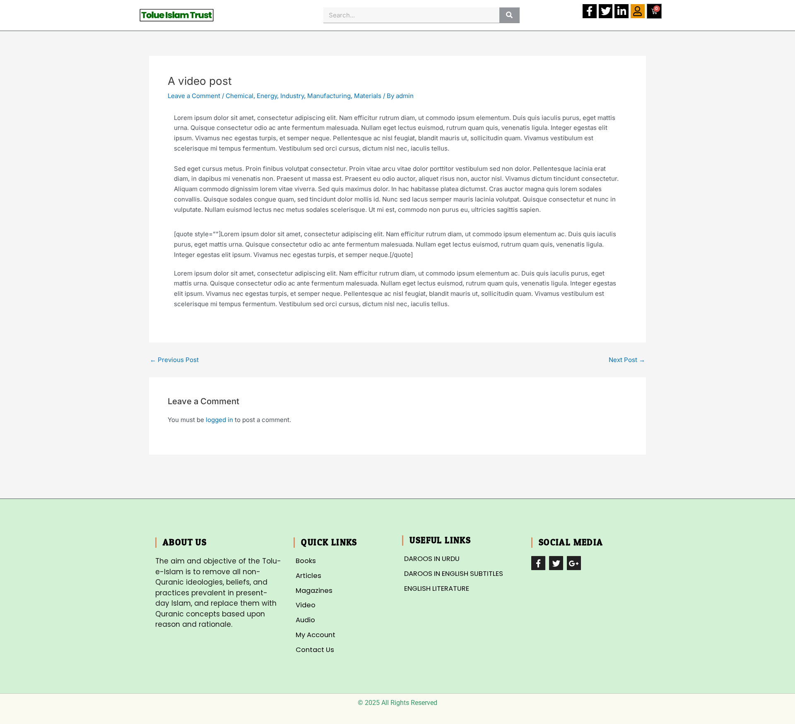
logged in (219, 420)
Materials (367, 96)
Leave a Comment (194, 96)
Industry (292, 96)
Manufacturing (329, 96)
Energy (267, 96)
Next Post (627, 360)
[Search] (509, 15)
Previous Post (174, 360)
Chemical (239, 96)
